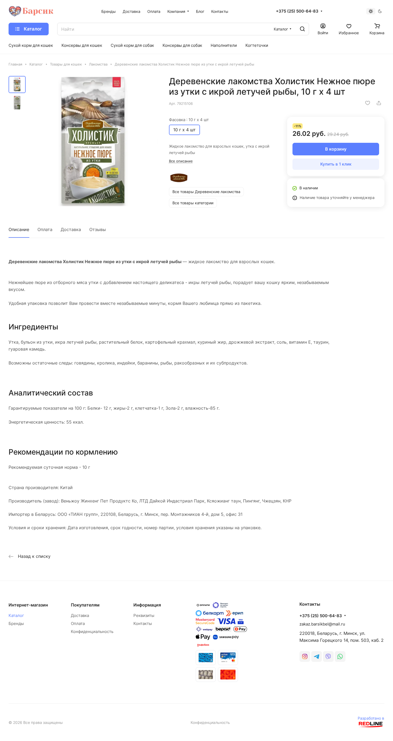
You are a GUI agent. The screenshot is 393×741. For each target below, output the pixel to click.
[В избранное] (367, 103)
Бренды (16, 623)
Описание (19, 229)
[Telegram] (316, 656)
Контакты (142, 623)
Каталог (16, 615)
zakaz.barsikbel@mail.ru (322, 624)
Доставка (71, 229)
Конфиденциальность (92, 631)
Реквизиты (143, 615)
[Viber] (328, 656)
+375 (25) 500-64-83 (297, 11)
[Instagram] (304, 656)
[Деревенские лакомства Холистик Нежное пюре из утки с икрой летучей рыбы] (93, 141)
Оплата (44, 229)
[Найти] (302, 29)
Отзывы (97, 229)
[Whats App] (340, 656)
